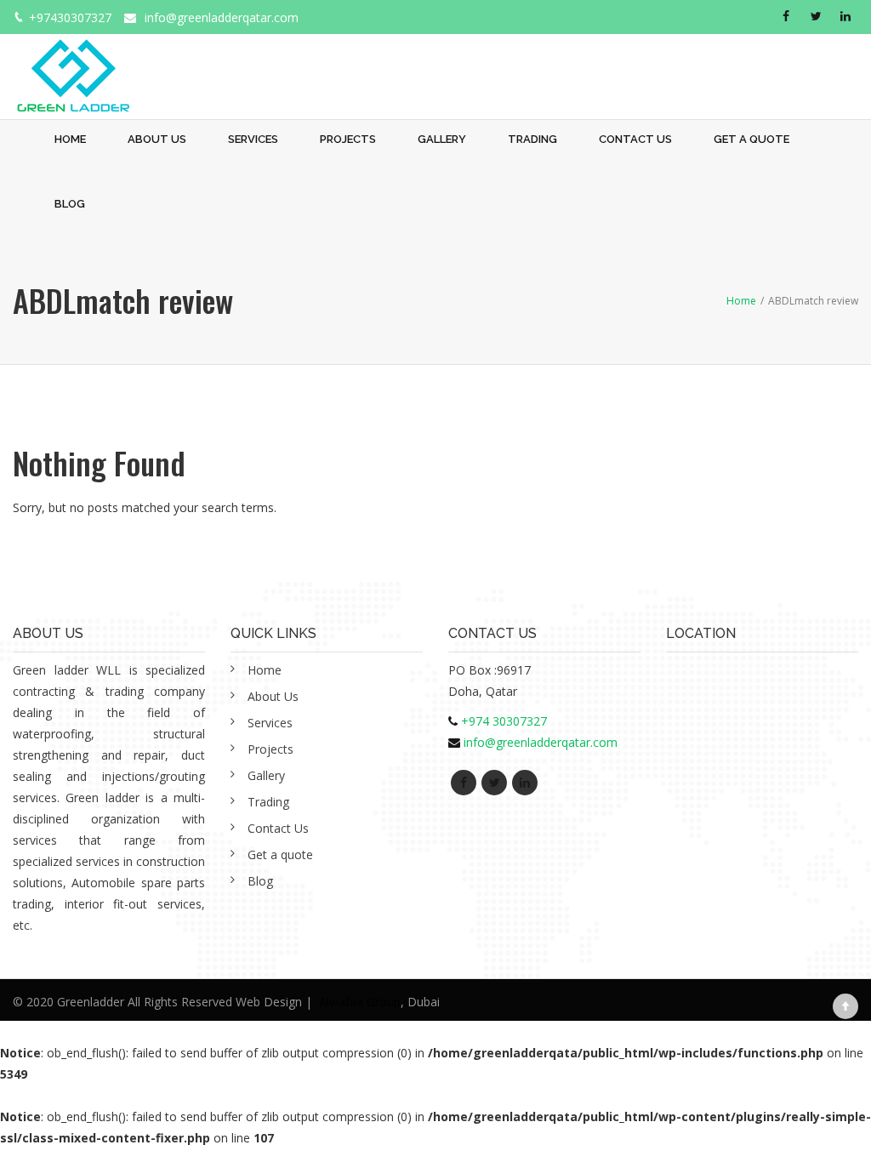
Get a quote (751, 139)
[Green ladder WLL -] (72, 66)
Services (253, 139)
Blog (69, 203)
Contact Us (635, 139)
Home (70, 139)
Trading (532, 139)
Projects (348, 139)
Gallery (442, 139)
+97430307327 (70, 17)
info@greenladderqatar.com (222, 17)
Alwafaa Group (360, 1002)
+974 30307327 (504, 721)
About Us (157, 139)
